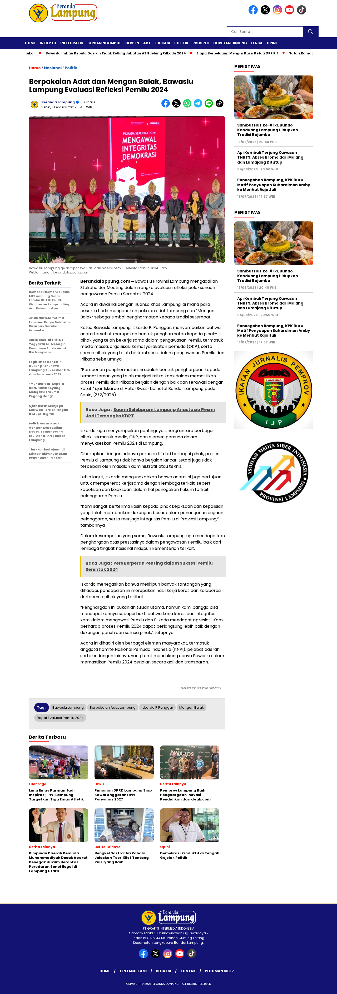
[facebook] (254, 13)
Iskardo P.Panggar (157, 707)
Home (30, 42)
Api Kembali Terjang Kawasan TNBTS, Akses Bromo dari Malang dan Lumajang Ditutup (270, 157)
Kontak (188, 970)
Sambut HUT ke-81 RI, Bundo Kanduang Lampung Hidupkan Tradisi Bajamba (267, 130)
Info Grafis (71, 42)
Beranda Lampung (58, 102)
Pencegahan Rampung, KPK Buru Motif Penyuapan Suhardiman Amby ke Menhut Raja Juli (273, 184)
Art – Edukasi (156, 42)
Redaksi (163, 970)
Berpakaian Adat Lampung (113, 707)
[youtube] (290, 13)
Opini (272, 42)
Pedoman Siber (219, 970)
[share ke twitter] (177, 106)
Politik (181, 42)
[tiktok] (302, 13)
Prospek (200, 42)
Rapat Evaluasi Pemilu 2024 (60, 717)
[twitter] (266, 13)
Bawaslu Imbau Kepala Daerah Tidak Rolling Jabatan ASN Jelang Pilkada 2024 (93, 53)
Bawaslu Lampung (68, 707)
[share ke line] (210, 106)
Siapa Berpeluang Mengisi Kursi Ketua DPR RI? (215, 53)
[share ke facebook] (166, 106)
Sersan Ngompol (104, 42)
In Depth (48, 42)
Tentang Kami (133, 970)
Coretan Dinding (230, 42)
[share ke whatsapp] (188, 106)
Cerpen (132, 42)
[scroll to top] (322, 985)
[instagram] (278, 13)
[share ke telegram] (199, 106)
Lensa (256, 42)
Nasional (53, 67)
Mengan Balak (191, 707)
